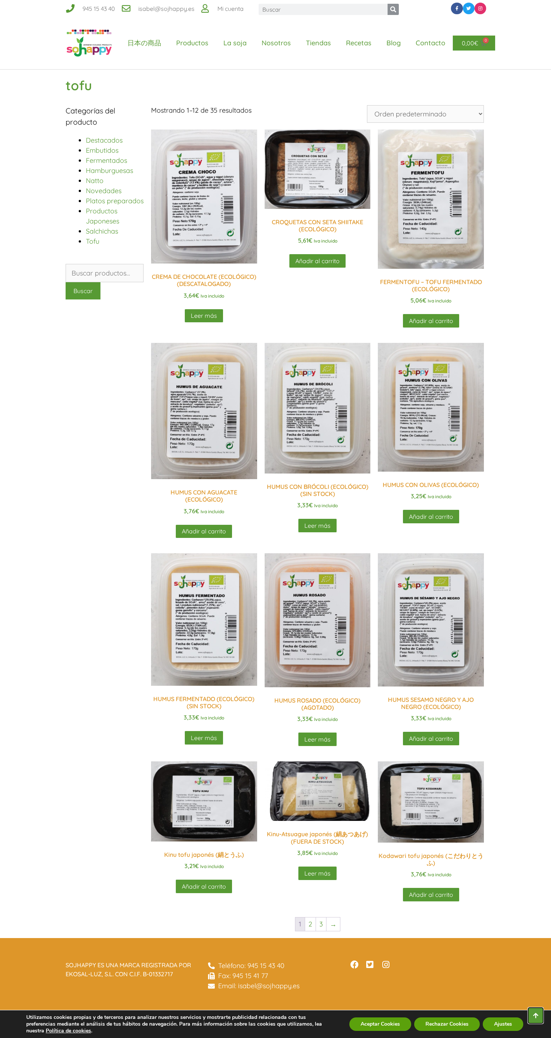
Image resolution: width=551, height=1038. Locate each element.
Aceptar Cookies (380, 1024)
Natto (94, 180)
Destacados (104, 140)
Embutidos (102, 150)
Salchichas (102, 231)
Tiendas (318, 43)
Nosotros (276, 43)
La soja (235, 43)
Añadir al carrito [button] (317, 261)
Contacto (430, 43)
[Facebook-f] (457, 8)
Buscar (83, 291)
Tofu (92, 241)
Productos (192, 43)
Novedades (103, 190)
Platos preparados (115, 201)
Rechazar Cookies (447, 1024)
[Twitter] (469, 8)
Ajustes (503, 1024)
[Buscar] (393, 9)
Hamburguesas (109, 170)
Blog (393, 43)
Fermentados (106, 160)
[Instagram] (480, 8)
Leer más (204, 315)
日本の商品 (144, 43)
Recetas (358, 43)
